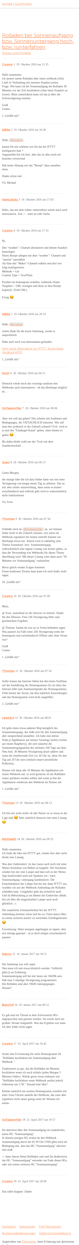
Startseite (9, 1227)
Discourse (29, 1241)
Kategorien (27, 1227)
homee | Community (17, 4)
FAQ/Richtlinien (50, 1227)
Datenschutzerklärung (55, 1233)
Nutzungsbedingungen (18, 1233)
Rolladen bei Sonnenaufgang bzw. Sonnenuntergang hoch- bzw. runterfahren (38, 41)
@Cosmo (16, 140)
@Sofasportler (33, 529)
